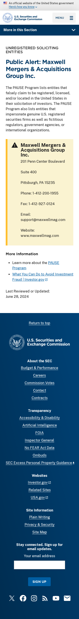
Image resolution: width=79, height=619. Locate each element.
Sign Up (39, 581)
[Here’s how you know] (39, 5)
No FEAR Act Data (39, 448)
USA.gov (38, 497)
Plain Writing (39, 517)
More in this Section (20, 30)
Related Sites (40, 490)
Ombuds (40, 455)
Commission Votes (39, 383)
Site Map (39, 532)
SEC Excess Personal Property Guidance (39, 463)
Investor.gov (38, 482)
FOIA (39, 433)
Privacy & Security (40, 525)
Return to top (39, 323)
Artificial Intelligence (39, 425)
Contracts (40, 398)
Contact (39, 390)
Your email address (39, 556)
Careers (39, 375)
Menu (60, 17)
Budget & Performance (39, 368)
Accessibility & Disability (39, 418)
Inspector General (39, 440)
